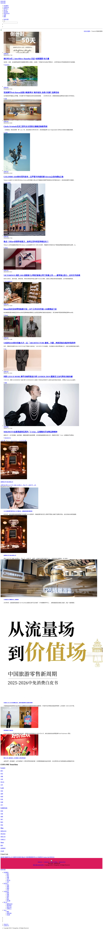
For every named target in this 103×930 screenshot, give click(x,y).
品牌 (5, 15)
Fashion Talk (46, 857)
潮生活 (23, 857)
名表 (2, 779)
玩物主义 (3, 839)
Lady (2, 788)
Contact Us (46, 862)
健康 (2, 816)
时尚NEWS (7, 13)
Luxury (3, 768)
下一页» (24, 440)
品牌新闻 (3, 848)
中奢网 (14, 857)
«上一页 (3, 440)
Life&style (6, 891)
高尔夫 (2, 782)
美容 (2, 791)
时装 (2, 799)
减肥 (2, 793)
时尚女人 (6, 8)
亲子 (2, 805)
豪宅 (2, 770)
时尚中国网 (87, 31)
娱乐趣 (8, 900)
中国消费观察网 (29, 857)
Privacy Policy (54, 862)
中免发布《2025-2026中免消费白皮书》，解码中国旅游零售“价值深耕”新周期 (18, 702)
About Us (40, 862)
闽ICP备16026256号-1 (38, 865)
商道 (2, 825)
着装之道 (3, 836)
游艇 (2, 776)
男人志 (5, 10)
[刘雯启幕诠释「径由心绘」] (19, 727)
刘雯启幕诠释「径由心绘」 (9, 730)
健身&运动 (3, 831)
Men (2, 828)
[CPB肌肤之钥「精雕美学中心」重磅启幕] (49, 596)
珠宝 (2, 773)
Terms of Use (62, 862)
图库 (5, 16)
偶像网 (6, 857)
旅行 (2, 819)
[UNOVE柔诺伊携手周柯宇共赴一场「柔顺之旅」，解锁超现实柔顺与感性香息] (19, 508)
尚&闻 (2, 851)
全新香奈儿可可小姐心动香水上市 (10, 555)
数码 (2, 822)
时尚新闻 (18, 857)
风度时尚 (40, 857)
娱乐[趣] (6, 11)
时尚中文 (52, 857)
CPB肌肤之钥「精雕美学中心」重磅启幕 (11, 599)
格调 (2, 796)
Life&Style (6, 7)
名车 (2, 784)
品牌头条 (9, 913)
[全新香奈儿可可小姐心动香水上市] (14, 552)
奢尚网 (2, 857)
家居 (2, 811)
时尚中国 (3, 1)
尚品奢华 (6, 5)
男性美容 (3, 833)
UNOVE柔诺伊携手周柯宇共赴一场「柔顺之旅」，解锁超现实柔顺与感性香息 (18, 511)
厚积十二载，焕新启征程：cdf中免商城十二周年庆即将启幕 (14, 757)
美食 (2, 813)
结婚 (2, 802)
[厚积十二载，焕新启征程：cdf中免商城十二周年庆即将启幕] (19, 755)
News (2, 842)
